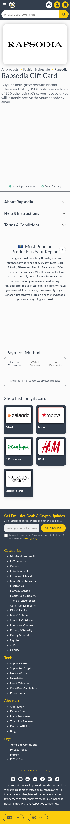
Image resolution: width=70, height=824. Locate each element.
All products (9, 69)
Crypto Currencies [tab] (14, 363)
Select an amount (13, 124)
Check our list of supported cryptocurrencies (35, 380)
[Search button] (64, 14)
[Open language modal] (49, 4)
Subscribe (53, 528)
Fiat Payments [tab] (55, 363)
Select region (10, 109)
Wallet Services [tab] (35, 363)
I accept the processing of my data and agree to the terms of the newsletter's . (36, 537)
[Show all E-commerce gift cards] (62, 250)
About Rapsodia (18, 201)
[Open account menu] (57, 4)
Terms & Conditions (21, 225)
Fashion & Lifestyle (36, 69)
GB (39, 817)
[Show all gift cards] (62, 250)
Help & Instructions (21, 213)
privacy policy (30, 538)
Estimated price (12, 139)
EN (14, 817)
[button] (4, 4)
